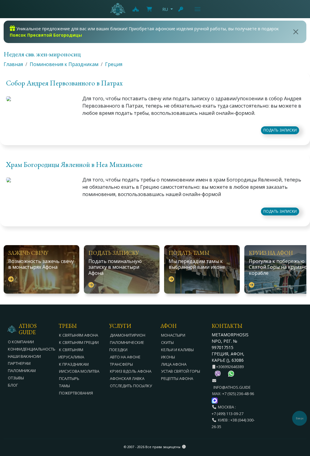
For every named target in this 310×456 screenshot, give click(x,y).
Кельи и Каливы (177, 349)
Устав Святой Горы (180, 371)
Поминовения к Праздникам (64, 64)
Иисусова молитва (79, 371)
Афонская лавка (127, 378)
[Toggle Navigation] (197, 9)
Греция (113, 64)
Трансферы (121, 364)
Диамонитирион (127, 335)
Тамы (64, 385)
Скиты (167, 342)
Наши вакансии (24, 356)
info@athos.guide (232, 387)
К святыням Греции (79, 342)
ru (165, 9)
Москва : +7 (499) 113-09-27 (227, 410)
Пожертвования (76, 393)
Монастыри (173, 335)
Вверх (300, 418)
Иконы (168, 357)
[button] (155, 84)
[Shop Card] (149, 9)
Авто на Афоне (125, 357)
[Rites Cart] (135, 9)
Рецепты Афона (177, 378)
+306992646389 (229, 366)
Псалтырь (69, 378)
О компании (21, 341)
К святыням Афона (78, 335)
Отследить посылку (131, 385)
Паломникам (22, 370)
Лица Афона (173, 364)
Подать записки (280, 130)
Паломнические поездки (126, 346)
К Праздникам (74, 364)
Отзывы (16, 378)
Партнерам (19, 363)
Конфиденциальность (31, 349)
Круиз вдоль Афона (130, 371)
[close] (296, 31)
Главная (13, 64)
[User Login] (181, 9)
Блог (13, 385)
